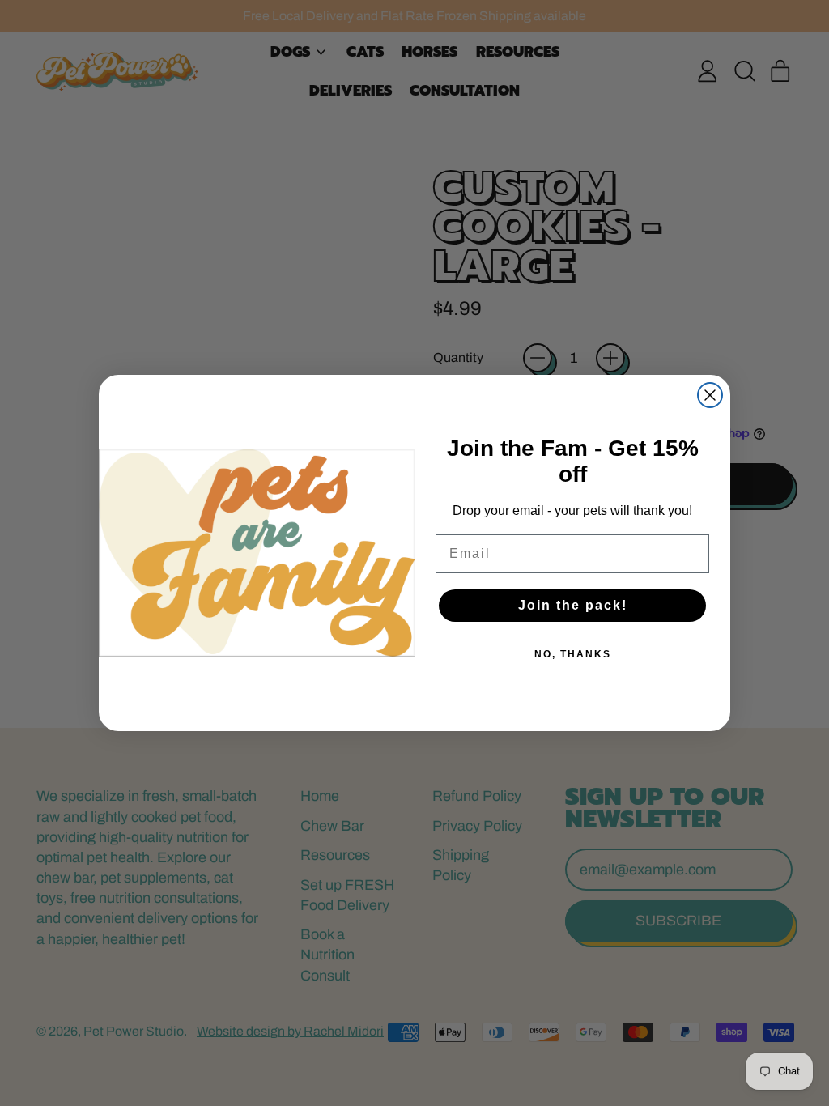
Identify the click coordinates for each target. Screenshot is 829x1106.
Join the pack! (572, 605)
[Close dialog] (710, 395)
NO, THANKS (572, 654)
